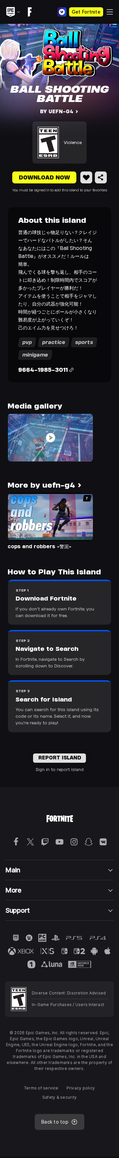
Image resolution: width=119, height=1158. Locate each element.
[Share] (101, 177)
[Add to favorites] (86, 177)
